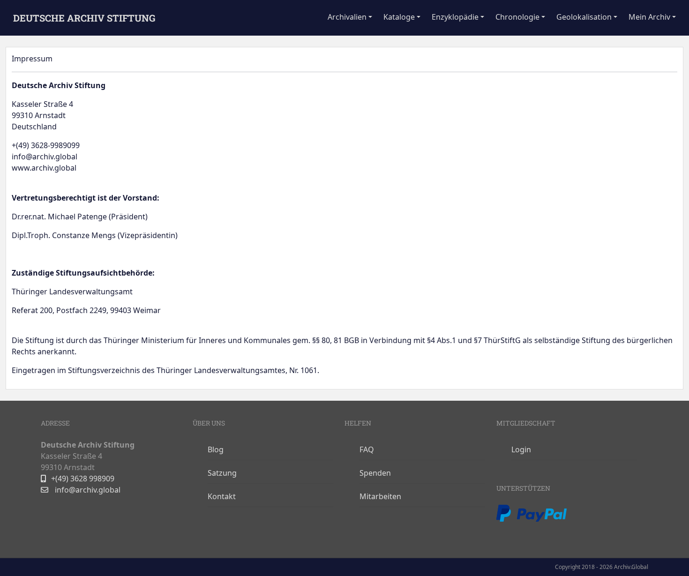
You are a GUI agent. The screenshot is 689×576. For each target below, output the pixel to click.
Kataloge (399, 17)
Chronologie (517, 17)
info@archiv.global (86, 490)
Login (521, 449)
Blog (216, 449)
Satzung (222, 473)
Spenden (375, 473)
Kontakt (222, 496)
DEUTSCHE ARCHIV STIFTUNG (84, 18)
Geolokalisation (584, 17)
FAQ (366, 449)
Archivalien (347, 17)
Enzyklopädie (455, 17)
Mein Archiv (649, 17)
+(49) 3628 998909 (82, 478)
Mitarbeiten (380, 496)
